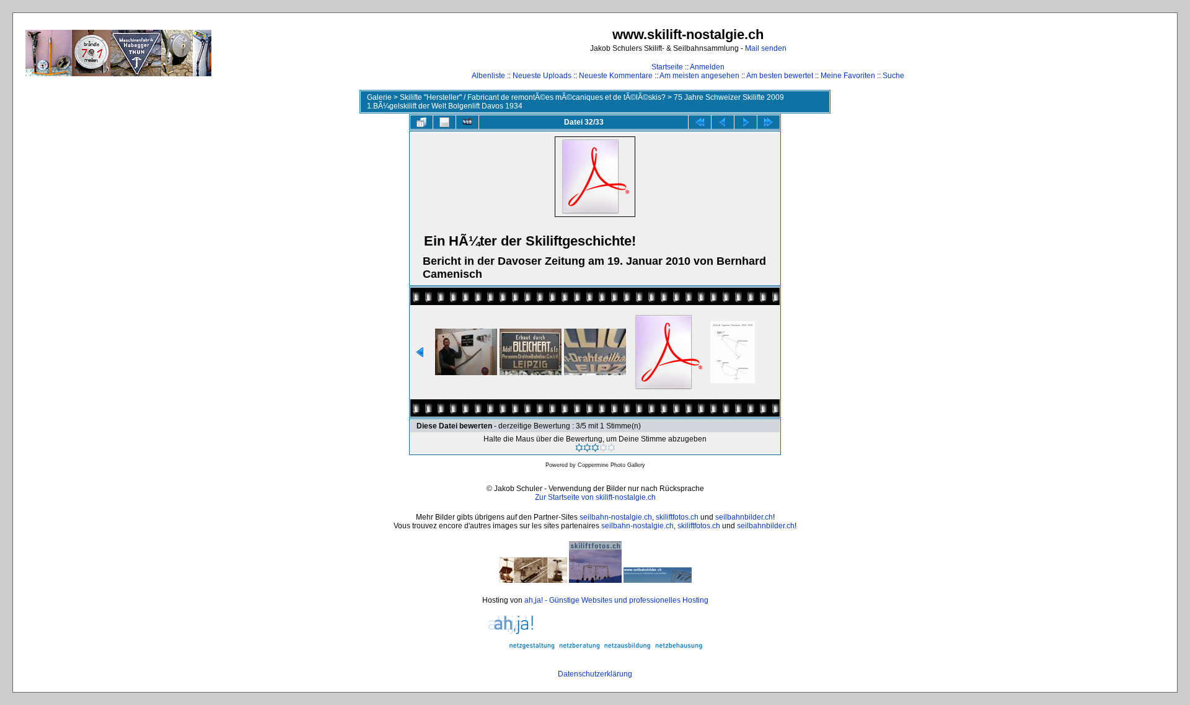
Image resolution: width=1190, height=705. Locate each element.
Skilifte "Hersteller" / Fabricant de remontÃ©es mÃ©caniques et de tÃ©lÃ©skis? (533, 97)
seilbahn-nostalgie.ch (616, 517)
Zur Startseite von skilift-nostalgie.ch (595, 497)
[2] (587, 447)
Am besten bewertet (779, 75)
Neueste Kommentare (616, 75)
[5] (611, 447)
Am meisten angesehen (699, 75)
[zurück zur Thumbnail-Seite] (421, 122)
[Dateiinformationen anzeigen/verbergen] (444, 122)
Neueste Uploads (542, 75)
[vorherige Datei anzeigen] (723, 122)
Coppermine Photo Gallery (611, 465)
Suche (893, 75)
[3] (595, 447)
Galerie (379, 97)
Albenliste (488, 75)
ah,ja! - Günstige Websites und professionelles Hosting (616, 600)
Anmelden (707, 67)
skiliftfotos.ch (677, 517)
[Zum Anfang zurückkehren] (700, 122)
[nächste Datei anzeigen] (745, 122)
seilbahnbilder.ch (744, 517)
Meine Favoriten (848, 75)
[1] (579, 447)
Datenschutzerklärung (595, 674)
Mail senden (766, 48)
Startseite (667, 67)
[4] (603, 447)
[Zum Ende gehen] (768, 122)
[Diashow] (467, 122)
